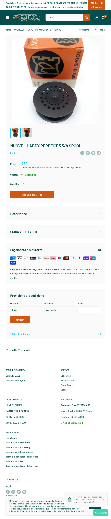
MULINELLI (19, 30)
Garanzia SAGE (13, 375)
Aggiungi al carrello (32, 194)
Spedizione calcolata (45, 167)
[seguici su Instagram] (13, 492)
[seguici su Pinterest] (19, 492)
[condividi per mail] (99, 152)
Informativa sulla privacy (18, 447)
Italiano (10, 479)
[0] (103, 17)
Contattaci (66, 375)
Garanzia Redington (16, 380)
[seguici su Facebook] (8, 492)
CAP (80, 303)
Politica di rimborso (19, 334)
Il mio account (68, 380)
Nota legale (11, 437)
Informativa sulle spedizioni (20, 451)
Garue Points (67, 385)
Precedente (84, 30)
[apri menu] (7, 17)
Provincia (49, 303)
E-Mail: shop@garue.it (72, 422)
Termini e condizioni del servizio (22, 456)
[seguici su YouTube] (24, 492)
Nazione (14, 303)
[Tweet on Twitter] (93, 152)
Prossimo (99, 30)
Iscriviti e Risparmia (97, 5)
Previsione (20, 319)
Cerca (63, 389)
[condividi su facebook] (82, 152)
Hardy (13, 153)
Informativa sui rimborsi (18, 442)
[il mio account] (97, 17)
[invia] (86, 17)
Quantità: (15, 184)
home (8, 30)
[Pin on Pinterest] (88, 152)
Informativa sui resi (15, 461)
